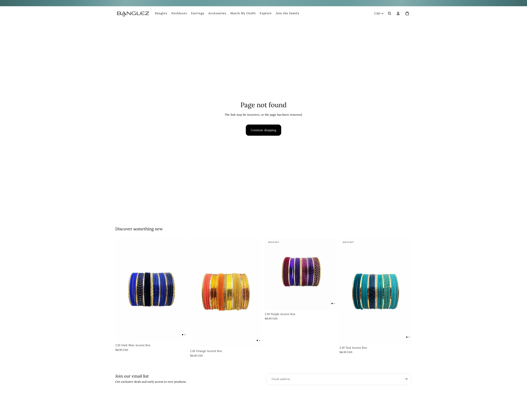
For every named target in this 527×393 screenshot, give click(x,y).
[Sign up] (406, 379)
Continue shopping (263, 130)
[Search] (389, 13)
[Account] (398, 13)
